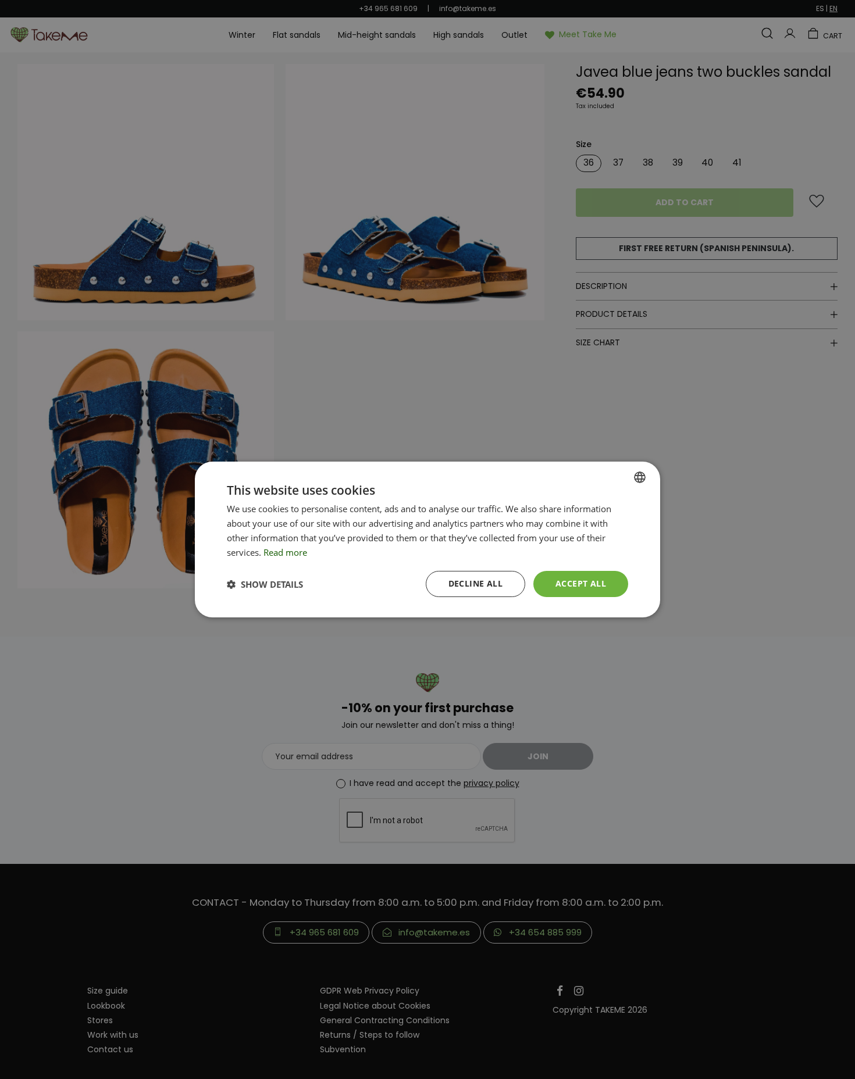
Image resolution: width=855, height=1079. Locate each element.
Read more (285, 552)
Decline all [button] (475, 583)
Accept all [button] (580, 583)
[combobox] (640, 477)
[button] (265, 584)
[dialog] (427, 539)
